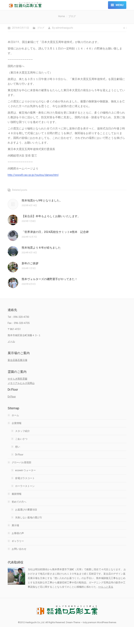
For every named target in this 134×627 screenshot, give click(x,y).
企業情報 (16, 423)
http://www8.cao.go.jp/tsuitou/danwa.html (33, 175)
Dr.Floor (12, 396)
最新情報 (16, 493)
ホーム (15, 415)
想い (17, 446)
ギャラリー (18, 541)
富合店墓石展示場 (17, 360)
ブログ (72, 16)
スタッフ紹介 (22, 431)
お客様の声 (18, 533)
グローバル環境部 (21, 462)
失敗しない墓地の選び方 (28, 517)
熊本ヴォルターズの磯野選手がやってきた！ (49, 279)
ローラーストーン (25, 486)
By (62, 27)
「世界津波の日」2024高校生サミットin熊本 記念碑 (55, 232)
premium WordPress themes (102, 622)
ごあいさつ (21, 438)
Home (61, 16)
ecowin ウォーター (25, 470)
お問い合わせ (19, 549)
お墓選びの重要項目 (26, 509)
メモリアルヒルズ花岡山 (21, 383)
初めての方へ (19, 501)
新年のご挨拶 (30, 263)
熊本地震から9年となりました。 (42, 200)
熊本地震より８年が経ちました (41, 247)
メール (11, 341)
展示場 (15, 525)
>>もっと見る (105, 586)
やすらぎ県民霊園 (17, 378)
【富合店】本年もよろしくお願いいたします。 (51, 216)
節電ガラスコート (25, 478)
